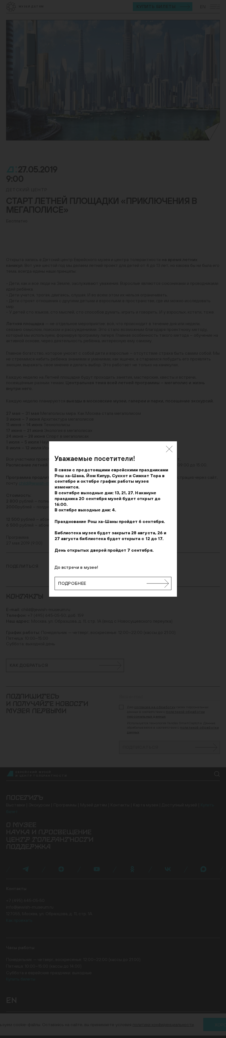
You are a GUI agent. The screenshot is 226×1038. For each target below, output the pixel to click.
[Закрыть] (169, 449)
